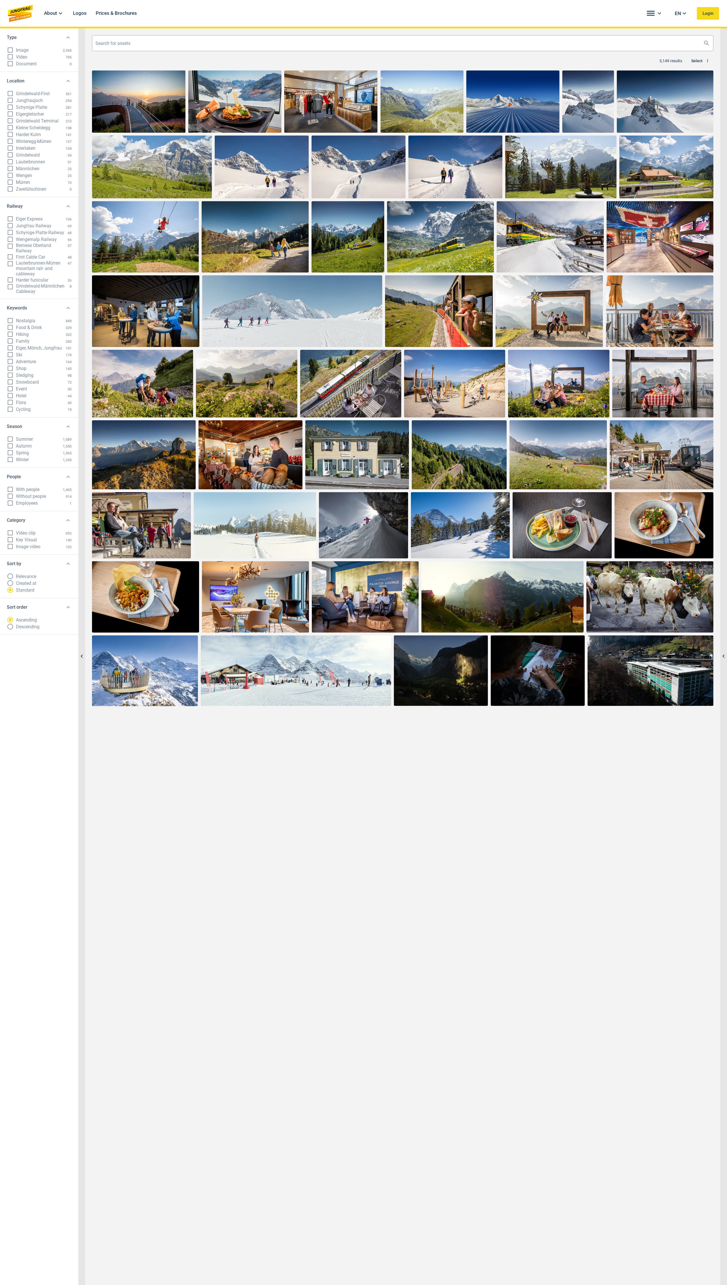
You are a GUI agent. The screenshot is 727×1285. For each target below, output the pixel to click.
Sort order (17, 607)
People (14, 476)
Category (16, 520)
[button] (54, 13)
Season (14, 426)
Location (15, 81)
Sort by (14, 563)
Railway (15, 206)
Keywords (17, 308)
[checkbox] (10, 50)
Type (12, 37)
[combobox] (402, 43)
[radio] (10, 576)
